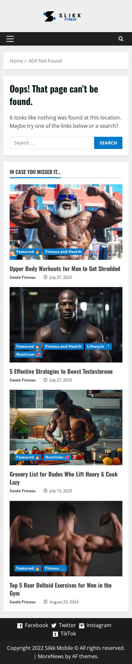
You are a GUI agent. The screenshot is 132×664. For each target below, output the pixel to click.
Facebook (36, 625)
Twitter (67, 625)
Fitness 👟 (55, 568)
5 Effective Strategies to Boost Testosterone (61, 371)
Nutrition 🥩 (28, 354)
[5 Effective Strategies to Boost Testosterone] (66, 325)
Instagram (99, 625)
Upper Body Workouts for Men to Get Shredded (65, 268)
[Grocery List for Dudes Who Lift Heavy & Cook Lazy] (66, 427)
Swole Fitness (23, 277)
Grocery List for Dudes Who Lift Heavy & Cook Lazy (64, 478)
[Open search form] (121, 39)
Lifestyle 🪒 (98, 346)
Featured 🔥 (28, 251)
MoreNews (51, 656)
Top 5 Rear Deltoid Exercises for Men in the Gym (60, 589)
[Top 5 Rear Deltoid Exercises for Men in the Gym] (66, 538)
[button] (10, 39)
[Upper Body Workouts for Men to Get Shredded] (66, 222)
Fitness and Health (63, 251)
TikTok (68, 633)
